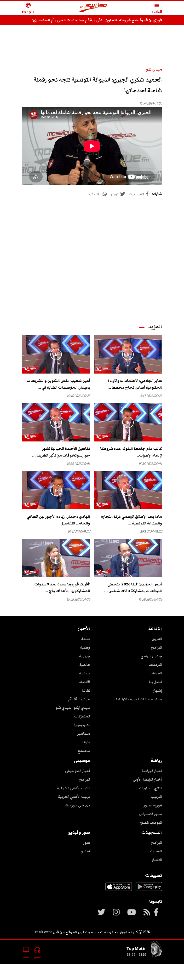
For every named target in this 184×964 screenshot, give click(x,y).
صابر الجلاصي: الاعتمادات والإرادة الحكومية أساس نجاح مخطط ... (135, 384)
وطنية (85, 647)
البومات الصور (151, 822)
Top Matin (136, 948)
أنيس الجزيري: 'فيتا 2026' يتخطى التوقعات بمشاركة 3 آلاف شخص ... (133, 587)
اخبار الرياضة (152, 771)
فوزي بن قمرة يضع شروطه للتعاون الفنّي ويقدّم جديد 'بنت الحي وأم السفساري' (97, 20)
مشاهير (83, 733)
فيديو (85, 851)
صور (86, 842)
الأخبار (157, 860)
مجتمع (83, 751)
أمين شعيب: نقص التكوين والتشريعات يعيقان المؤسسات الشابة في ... (58, 384)
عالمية (84, 664)
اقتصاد (84, 682)
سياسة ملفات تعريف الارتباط (139, 699)
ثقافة (85, 690)
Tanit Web (42, 932)
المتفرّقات (82, 716)
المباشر (156, 673)
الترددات (155, 664)
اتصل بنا (155, 682)
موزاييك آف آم (79, 699)
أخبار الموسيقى (77, 771)
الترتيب (156, 796)
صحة (85, 639)
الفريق (157, 639)
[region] (92, 43)
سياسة (84, 673)
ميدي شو (154, 69)
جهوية (84, 656)
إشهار (157, 690)
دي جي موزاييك (77, 805)
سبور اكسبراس (150, 814)
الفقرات (156, 851)
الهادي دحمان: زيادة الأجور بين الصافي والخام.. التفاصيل (58, 520)
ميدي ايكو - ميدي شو (73, 708)
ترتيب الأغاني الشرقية (73, 788)
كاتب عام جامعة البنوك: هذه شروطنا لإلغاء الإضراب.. (131, 452)
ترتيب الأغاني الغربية (74, 796)
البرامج (156, 647)
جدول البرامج (151, 656)
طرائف (85, 742)
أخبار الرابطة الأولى (147, 779)
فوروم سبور (153, 805)
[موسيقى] (156, 950)
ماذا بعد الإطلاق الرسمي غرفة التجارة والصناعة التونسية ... (131, 520)
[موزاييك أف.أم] (93, 8)
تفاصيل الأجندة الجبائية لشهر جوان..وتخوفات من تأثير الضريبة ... (61, 452)
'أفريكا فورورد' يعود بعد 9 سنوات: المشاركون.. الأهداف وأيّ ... (62, 587)
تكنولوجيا (82, 725)
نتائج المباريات (150, 788)
